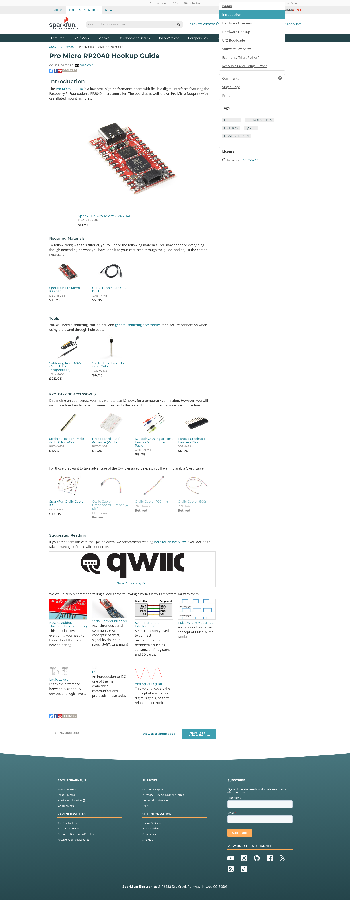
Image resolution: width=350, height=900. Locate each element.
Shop (57, 10)
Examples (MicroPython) (240, 57)
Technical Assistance (155, 800)
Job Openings (65, 806)
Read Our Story (66, 789)
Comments (251, 78)
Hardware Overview (237, 23)
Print (226, 95)
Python (231, 128)
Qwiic (250, 128)
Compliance (149, 834)
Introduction (231, 14)
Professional (158, 3)
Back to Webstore (204, 24)
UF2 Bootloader (234, 40)
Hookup (232, 120)
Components (198, 38)
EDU (176, 3)
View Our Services (68, 828)
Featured (61, 38)
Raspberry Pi (236, 136)
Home (53, 47)
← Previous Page (67, 733)
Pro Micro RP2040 (69, 89)
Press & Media (66, 795)
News (110, 10)
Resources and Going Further (244, 66)
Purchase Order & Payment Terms (163, 795)
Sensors (103, 38)
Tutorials (68, 47)
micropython (259, 120)
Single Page (231, 87)
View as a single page (159, 733)
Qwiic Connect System (132, 583)
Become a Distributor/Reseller (75, 834)
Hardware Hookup (236, 32)
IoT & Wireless (169, 38)
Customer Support (289, 3)
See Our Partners (67, 823)
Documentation (83, 10)
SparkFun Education (70, 800)
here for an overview (170, 542)
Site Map (147, 839)
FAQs (145, 806)
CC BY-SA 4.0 (250, 160)
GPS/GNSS (81, 38)
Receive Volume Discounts (73, 839)
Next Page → (198, 733)
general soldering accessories (138, 325)
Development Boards (134, 38)
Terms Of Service (152, 823)
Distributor (192, 3)
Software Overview (236, 49)
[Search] (178, 24)
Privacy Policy (150, 828)
